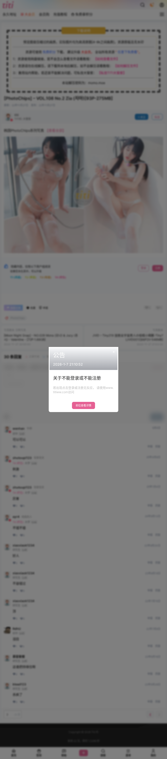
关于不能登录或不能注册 (77, 378)
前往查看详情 (83, 405)
